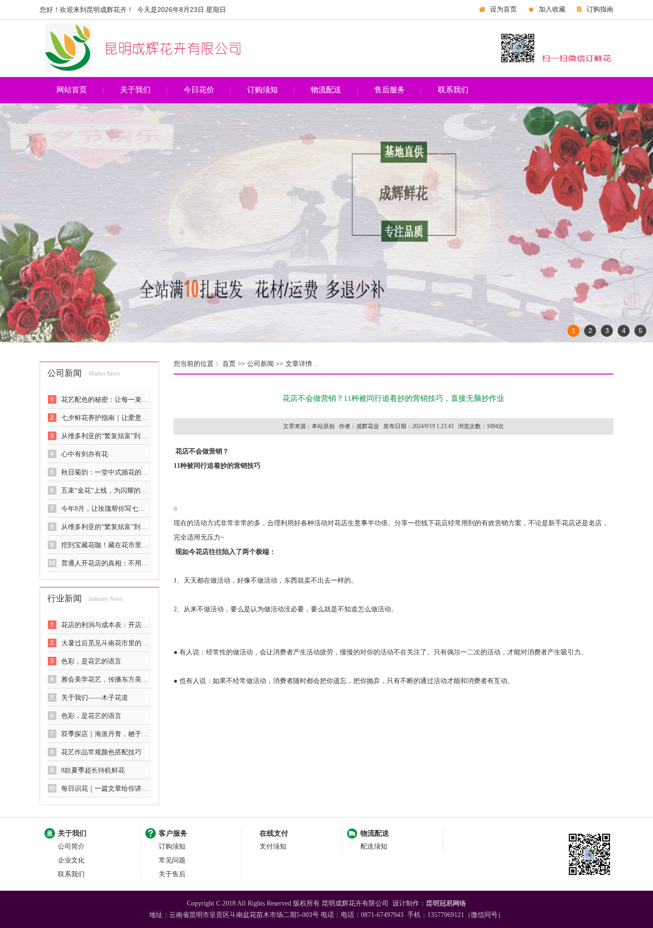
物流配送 (326, 90)
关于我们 (135, 90)
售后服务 (389, 90)
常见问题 (172, 860)
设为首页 (503, 9)
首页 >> (232, 363)
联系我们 (453, 90)
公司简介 (71, 846)
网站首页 (71, 90)
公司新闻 (64, 373)
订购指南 (600, 9)
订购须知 (262, 90)
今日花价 (199, 90)
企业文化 (71, 860)
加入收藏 (552, 9)
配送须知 (373, 846)
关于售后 (172, 874)
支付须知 (273, 846)
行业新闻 (64, 598)
